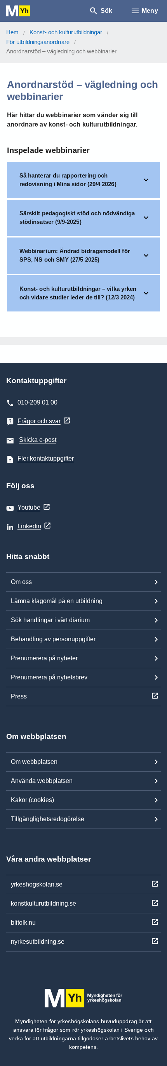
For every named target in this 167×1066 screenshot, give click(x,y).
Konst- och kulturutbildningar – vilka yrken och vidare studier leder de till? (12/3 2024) (77, 293)
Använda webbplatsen (42, 781)
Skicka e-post (37, 439)
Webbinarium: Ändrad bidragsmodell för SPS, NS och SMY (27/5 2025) (74, 255)
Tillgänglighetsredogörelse (47, 819)
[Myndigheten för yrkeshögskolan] (29, 11)
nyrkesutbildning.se (37, 941)
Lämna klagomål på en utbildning (57, 601)
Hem (12, 32)
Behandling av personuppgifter (53, 639)
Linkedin (29, 526)
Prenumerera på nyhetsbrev (49, 677)
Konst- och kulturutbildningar (66, 32)
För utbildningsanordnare (38, 42)
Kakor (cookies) (32, 800)
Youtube (28, 507)
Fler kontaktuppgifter (45, 458)
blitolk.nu (23, 922)
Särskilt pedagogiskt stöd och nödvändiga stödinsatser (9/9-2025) (77, 217)
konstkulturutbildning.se (43, 903)
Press (19, 696)
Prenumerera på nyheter (44, 658)
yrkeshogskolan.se (37, 884)
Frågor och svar (39, 421)
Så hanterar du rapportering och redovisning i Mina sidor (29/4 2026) (68, 180)
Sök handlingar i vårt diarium (50, 620)
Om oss (21, 582)
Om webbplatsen (34, 761)
